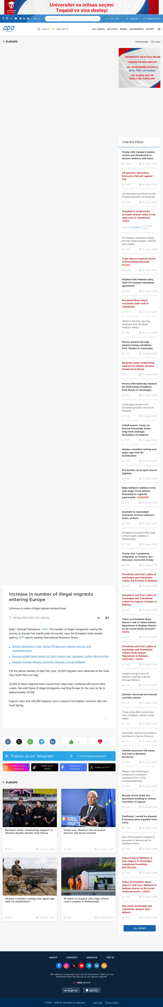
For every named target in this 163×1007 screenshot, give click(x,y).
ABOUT (53, 957)
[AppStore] (92, 990)
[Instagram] (7, 18)
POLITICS (112, 29)
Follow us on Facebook (75, 767)
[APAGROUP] (81, 982)
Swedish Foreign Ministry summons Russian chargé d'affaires (48, 662)
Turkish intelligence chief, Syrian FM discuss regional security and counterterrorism (51, 648)
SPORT (150, 29)
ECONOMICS (137, 29)
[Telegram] (20, 18)
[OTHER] (158, 29)
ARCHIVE (91, 957)
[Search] (96, 18)
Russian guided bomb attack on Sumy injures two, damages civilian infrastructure (60, 656)
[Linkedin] (24, 18)
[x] (74, 966)
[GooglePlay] (71, 990)
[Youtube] (15, 18)
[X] (11, 18)
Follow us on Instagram (18, 767)
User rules (97, 1002)
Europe (155, 41)
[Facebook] (3, 18)
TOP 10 (110, 957)
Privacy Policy (112, 1002)
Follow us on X (102, 767)
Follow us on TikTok (47, 767)
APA (45, 629)
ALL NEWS (98, 29)
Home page (141, 41)
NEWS (123, 29)
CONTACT (72, 957)
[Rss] (28, 18)
